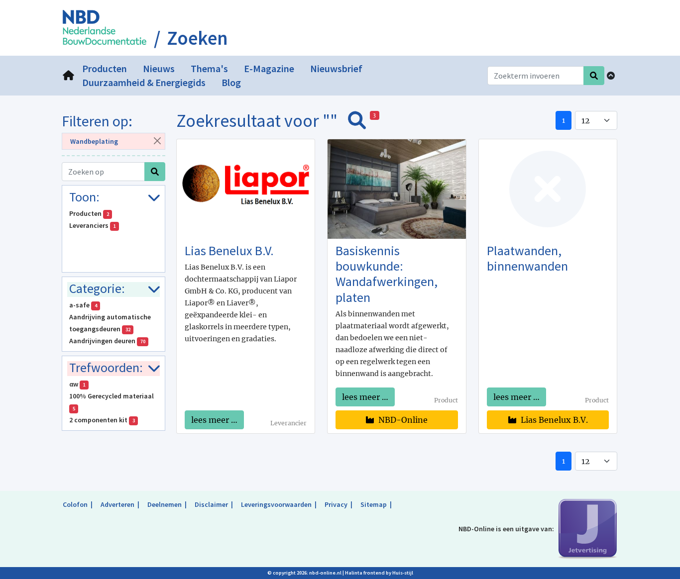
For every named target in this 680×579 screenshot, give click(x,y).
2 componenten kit (102, 419)
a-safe (83, 304)
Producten (89, 213)
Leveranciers (92, 225)
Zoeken (197, 38)
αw (77, 384)
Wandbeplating (94, 141)
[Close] (157, 140)
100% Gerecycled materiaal (112, 401)
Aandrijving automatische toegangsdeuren (110, 322)
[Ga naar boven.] (610, 75)
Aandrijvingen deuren (107, 340)
